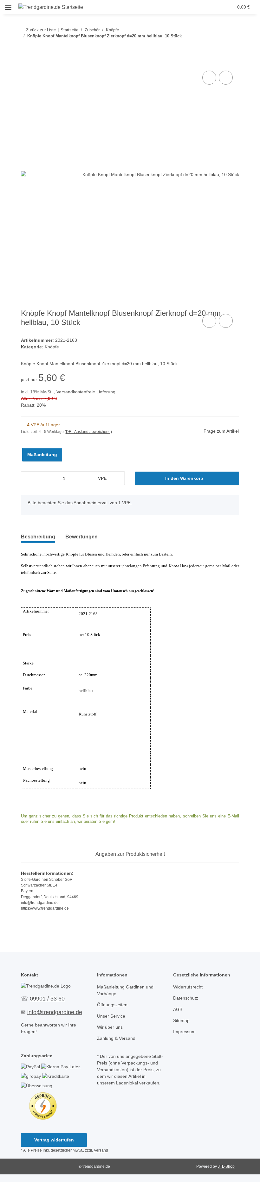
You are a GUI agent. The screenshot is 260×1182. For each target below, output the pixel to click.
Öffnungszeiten (112, 1004)
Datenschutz (185, 998)
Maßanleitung (42, 454)
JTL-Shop (226, 1166)
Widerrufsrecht (188, 986)
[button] (192, 7)
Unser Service (111, 1016)
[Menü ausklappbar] (8, 5)
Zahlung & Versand (116, 1038)
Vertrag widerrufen (54, 1139)
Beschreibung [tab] (38, 536)
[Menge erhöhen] (118, 478)
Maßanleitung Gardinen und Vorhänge (125, 990)
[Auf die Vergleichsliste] (209, 78)
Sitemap (181, 1020)
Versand (101, 1150)
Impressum (184, 1031)
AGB (177, 1009)
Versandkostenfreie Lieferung (85, 391)
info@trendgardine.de (54, 1012)
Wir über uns (110, 1027)
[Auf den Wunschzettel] (226, 78)
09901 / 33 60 (47, 998)
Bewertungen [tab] (81, 536)
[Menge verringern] (28, 478)
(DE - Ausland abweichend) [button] (88, 431)
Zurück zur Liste (41, 30)
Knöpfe (52, 346)
